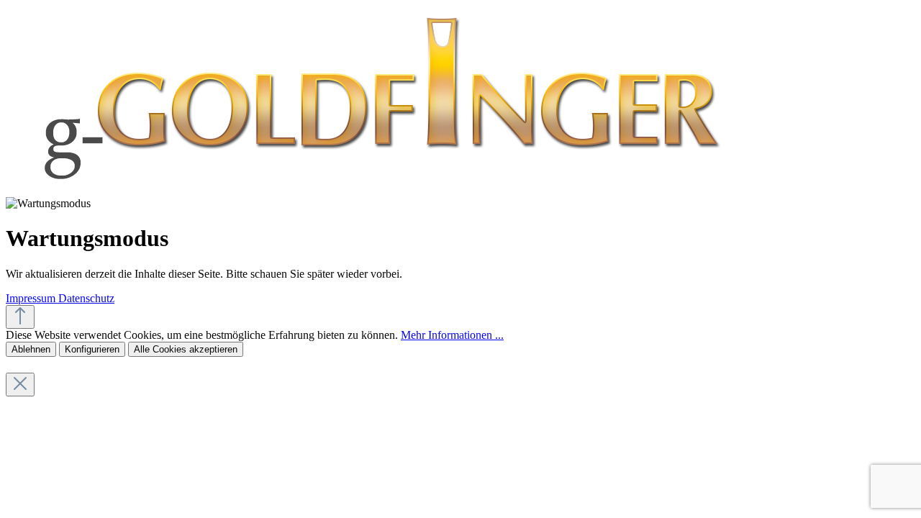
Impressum (32, 298)
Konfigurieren (92, 349)
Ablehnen (31, 349)
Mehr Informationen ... (452, 335)
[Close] (20, 384)
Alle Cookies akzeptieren (185, 349)
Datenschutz (86, 298)
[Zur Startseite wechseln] (378, 190)
